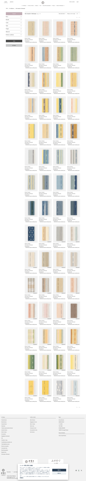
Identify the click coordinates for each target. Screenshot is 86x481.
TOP (7, 8)
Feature (53, 5)
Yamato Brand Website (11, 475)
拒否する (59, 473)
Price (7, 16)
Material (8, 31)
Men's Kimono (32, 419)
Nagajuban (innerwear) (5, 436)
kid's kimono (32, 432)
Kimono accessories (4, 446)
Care (40, 5)
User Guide (15, 471)
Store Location (72, 1)
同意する (59, 470)
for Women (24, 5)
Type (7, 25)
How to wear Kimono (62, 435)
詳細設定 (21, 477)
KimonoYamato (61, 419)
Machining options (4, 450)
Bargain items (3, 452)
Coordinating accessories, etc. (6, 442)
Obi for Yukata (3, 432)
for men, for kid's (31, 5)
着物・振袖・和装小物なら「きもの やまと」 (43, 2)
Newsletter (9, 471)
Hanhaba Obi (27, 66)
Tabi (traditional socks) (5, 444)
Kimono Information (60, 5)
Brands (36, 5)
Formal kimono (4, 419)
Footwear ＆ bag (4, 440)
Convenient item (4, 448)
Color (7, 22)
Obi (2, 438)
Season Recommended (47, 5)
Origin (7, 28)
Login (78, 1)
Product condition (10, 34)
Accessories (3, 434)
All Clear (14, 45)
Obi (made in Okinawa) (20, 8)
